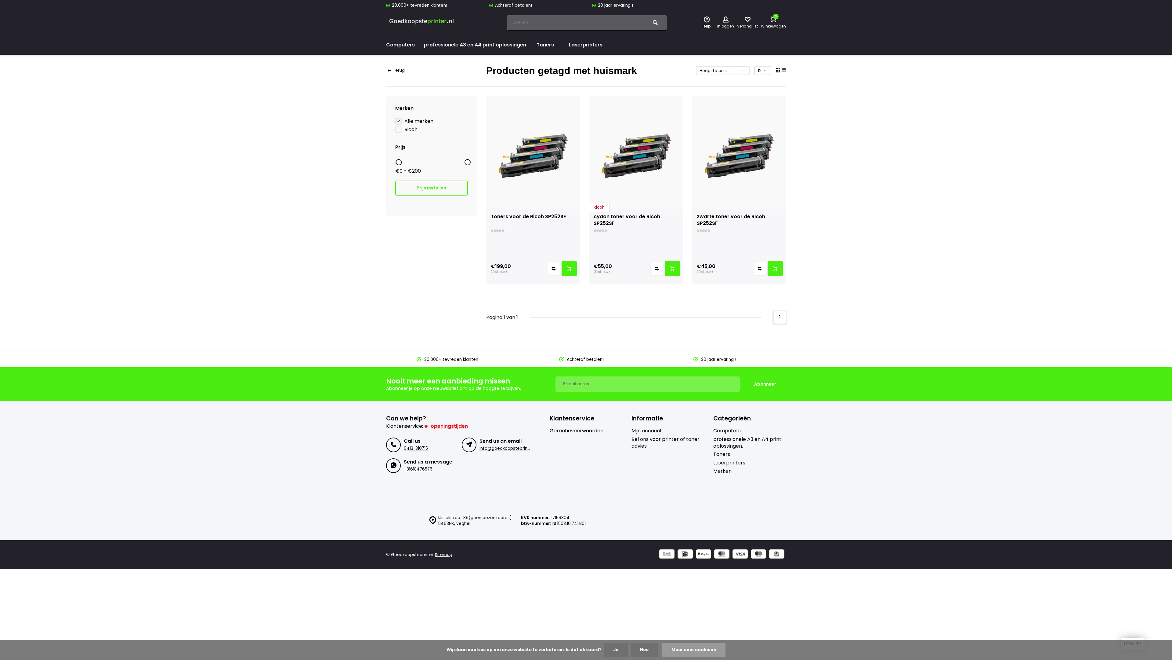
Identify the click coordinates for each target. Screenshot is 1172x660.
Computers (400, 44)
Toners (545, 44)
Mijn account (646, 430)
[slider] (399, 162)
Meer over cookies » (693, 650)
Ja (616, 650)
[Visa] (740, 554)
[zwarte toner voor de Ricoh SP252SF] (739, 152)
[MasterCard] (721, 554)
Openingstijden (449, 426)
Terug (399, 70)
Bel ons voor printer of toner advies (665, 442)
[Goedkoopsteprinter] (422, 23)
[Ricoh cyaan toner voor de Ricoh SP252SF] (636, 152)
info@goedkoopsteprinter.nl (508, 448)
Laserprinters (585, 44)
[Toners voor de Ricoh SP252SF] (533, 152)
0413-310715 (416, 448)
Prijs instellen (431, 188)
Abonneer (765, 384)
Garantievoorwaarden (576, 430)
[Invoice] (776, 554)
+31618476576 (418, 469)
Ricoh (411, 129)
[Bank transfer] (667, 554)
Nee (644, 650)
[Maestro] (758, 554)
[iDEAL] (685, 554)
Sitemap (443, 555)
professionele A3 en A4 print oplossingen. (475, 44)
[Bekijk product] (569, 268)
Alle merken (418, 121)
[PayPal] (703, 554)
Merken (722, 471)
